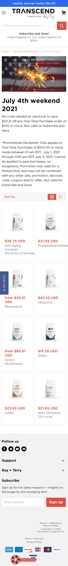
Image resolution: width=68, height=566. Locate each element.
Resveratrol (13, 306)
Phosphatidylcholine (53, 245)
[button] (4, 283)
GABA (9, 413)
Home (5, 51)
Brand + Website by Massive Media (51, 524)
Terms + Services (34, 538)
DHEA (42, 356)
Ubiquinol (45, 302)
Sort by (10, 196)
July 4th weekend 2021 (25, 51)
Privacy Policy (34, 542)
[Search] (62, 26)
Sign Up (56, 502)
